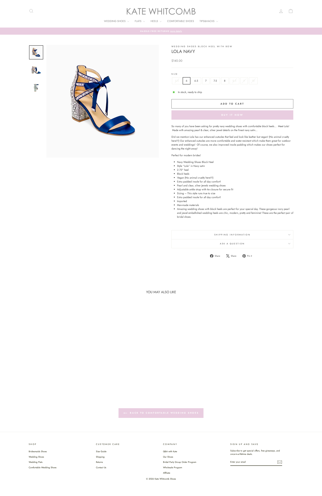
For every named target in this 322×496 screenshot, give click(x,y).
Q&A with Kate (170, 451)
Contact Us (101, 467)
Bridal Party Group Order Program (179, 462)
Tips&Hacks (207, 21)
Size (174, 74)
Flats (138, 21)
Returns (99, 462)
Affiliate (166, 472)
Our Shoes (168, 456)
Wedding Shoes (115, 21)
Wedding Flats (35, 462)
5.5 (177, 81)
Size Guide (101, 451)
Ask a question (232, 243)
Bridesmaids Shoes (38, 451)
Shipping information (232, 234)
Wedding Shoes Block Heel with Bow (201, 46)
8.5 (234, 81)
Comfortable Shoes (180, 21)
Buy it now (232, 115)
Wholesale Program (172, 467)
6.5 (196, 81)
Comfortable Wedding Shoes (42, 467)
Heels (155, 21)
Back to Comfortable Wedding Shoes (164, 412)
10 (253, 81)
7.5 (215, 81)
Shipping (100, 456)
